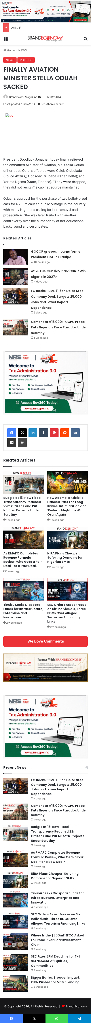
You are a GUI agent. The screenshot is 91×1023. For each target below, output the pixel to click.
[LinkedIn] (32, 432)
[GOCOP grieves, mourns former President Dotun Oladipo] (15, 257)
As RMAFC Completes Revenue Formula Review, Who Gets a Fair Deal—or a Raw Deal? (22, 559)
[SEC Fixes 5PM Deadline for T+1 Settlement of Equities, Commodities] (15, 962)
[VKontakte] (75, 432)
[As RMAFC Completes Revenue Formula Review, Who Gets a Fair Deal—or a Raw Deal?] (23, 538)
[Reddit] (64, 432)
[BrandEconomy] (45, 38)
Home (10, 50)
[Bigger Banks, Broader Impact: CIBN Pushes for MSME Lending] (15, 983)
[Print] (22, 442)
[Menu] (5, 40)
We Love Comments (45, 641)
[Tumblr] (43, 432)
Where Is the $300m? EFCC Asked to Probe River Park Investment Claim (57, 940)
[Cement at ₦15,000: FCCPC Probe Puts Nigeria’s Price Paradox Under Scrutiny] (15, 327)
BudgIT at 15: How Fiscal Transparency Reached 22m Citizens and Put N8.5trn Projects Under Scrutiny (22, 506)
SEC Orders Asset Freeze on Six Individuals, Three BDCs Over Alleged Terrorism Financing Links (67, 613)
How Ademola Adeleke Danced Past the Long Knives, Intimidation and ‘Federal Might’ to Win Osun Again (67, 506)
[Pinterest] (54, 432)
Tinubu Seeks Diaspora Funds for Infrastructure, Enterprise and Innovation (23, 611)
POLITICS (26, 60)
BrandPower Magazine (23, 97)
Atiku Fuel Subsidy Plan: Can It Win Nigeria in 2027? (46, 27)
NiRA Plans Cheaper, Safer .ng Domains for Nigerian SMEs (65, 557)
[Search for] (85, 40)
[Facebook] (11, 432)
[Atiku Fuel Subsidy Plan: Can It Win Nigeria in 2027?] (15, 276)
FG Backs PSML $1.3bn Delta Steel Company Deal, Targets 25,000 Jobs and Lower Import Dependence (57, 787)
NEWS (22, 50)
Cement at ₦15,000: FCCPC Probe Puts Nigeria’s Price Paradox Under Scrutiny (59, 327)
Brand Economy (76, 1006)
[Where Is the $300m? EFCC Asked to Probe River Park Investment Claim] (15, 941)
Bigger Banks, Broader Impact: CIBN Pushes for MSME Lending (55, 979)
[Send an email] (39, 97)
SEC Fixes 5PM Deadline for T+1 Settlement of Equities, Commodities (55, 961)
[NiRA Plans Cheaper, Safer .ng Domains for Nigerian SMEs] (67, 538)
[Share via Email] (11, 442)
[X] (22, 432)
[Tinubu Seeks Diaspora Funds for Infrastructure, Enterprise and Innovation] (23, 589)
